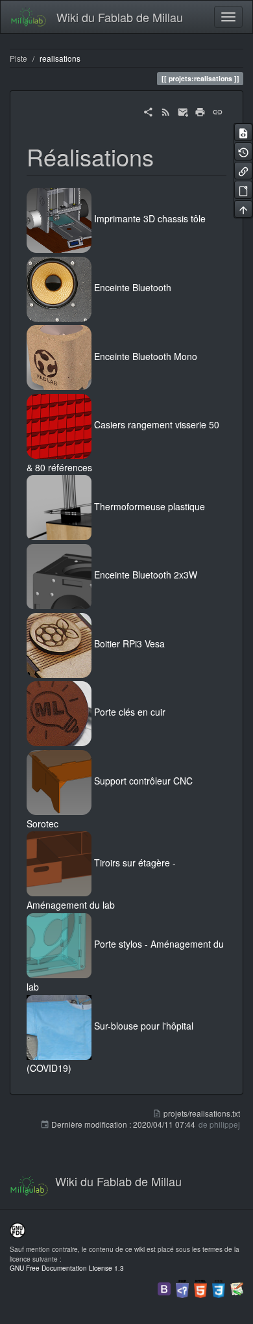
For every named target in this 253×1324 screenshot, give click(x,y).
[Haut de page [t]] (243, 209)
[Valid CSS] (218, 1287)
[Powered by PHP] (182, 1287)
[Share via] (148, 110)
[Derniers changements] (165, 110)
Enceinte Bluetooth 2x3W (145, 575)
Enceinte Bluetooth (132, 287)
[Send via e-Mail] (183, 110)
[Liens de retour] (243, 170)
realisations (60, 58)
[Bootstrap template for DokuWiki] (164, 1287)
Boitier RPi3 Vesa (129, 643)
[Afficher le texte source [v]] (243, 132)
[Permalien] (217, 110)
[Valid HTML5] (200, 1287)
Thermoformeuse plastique (149, 506)
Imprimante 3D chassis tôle (150, 219)
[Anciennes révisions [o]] (243, 151)
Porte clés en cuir (129, 712)
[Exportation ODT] (243, 189)
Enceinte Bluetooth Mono (145, 356)
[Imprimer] (200, 110)
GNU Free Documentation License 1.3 (67, 1268)
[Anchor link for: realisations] (166, 156)
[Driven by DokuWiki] (236, 1287)
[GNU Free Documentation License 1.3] (17, 1229)
